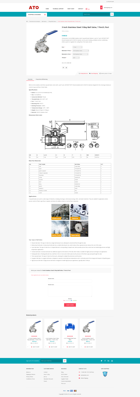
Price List (63, 383)
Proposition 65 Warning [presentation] (41, 79)
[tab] (30, 79)
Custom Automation (66, 381)
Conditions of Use (30, 379)
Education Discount (48, 379)
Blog (62, 372)
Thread (64, 57)
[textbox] (96, 14)
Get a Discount (64, 376)
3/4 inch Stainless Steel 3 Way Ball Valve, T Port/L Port (88, 339)
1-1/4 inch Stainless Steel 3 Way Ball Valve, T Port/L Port (34, 339)
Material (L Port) (66, 54)
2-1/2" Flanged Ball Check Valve (70, 339)
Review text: (51, 284)
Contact (80, 8)
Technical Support (58, 8)
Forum (45, 381)
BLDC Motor (64, 374)
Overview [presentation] (30, 79)
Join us (45, 376)
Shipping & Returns (30, 374)
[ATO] (27, 21)
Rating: (70, 298)
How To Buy (71, 8)
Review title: (51, 278)
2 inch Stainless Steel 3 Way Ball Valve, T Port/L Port (52, 339)
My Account (111, 1)
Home (47, 8)
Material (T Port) (66, 50)
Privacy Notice (29, 376)
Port (63, 47)
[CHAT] (88, 9)
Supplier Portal (64, 379)
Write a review (65, 31)
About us (28, 372)
